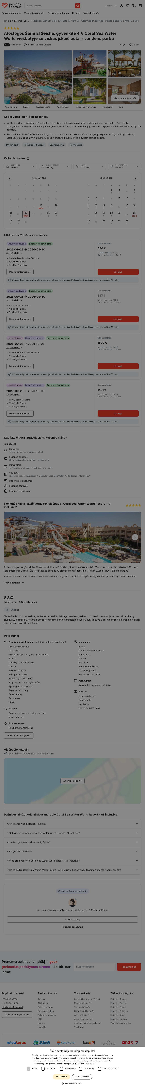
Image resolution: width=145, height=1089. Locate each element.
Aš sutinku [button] (61, 1077)
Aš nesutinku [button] (82, 1077)
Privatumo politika (102, 1063)
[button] (72, 1084)
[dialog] (72, 1068)
